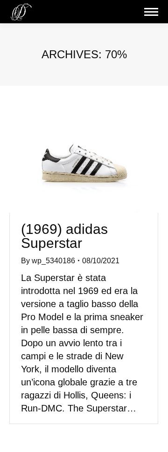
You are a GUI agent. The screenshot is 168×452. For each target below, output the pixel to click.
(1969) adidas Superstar (64, 236)
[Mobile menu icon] (151, 12)
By (48, 261)
